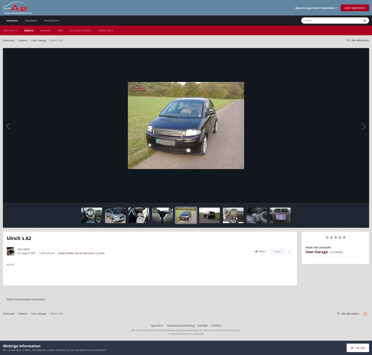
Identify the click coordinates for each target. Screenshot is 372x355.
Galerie (28, 30)
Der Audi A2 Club (80, 30)
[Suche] (365, 20)
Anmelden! (51, 20)
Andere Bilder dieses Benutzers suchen (81, 253)
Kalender (45, 30)
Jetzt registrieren (355, 7)
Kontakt (203, 325)
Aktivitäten (31, 20)
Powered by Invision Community (186, 333)
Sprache (156, 325)
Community (105, 30)
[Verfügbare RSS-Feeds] (365, 313)
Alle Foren (9, 30)
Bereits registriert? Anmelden (315, 8)
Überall (351, 20)
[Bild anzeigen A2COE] (91, 215)
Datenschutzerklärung (180, 325)
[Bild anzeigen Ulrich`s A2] (138, 215)
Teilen (261, 251)
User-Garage (317, 251)
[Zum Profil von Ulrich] (11, 251)
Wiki (60, 30)
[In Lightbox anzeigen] (186, 125)
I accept (359, 348)
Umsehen (12, 20)
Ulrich (26, 249)
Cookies (216, 325)
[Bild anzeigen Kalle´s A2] (256, 215)
